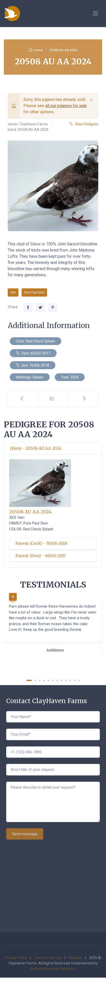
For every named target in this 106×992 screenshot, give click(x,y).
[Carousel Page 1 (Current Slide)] (29, 680)
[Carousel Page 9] (66, 680)
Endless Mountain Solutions (52, 969)
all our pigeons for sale (66, 105)
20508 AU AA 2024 (30, 512)
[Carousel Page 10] (70, 680)
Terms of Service (48, 958)
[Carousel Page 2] (35, 680)
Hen (13, 292)
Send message (24, 834)
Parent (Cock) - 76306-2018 (41, 543)
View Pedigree (86, 124)
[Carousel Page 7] (57, 680)
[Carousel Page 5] (48, 680)
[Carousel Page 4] (44, 680)
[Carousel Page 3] (39, 680)
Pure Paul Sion (34, 292)
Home (38, 50)
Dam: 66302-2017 (35, 353)
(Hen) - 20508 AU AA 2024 (35, 448)
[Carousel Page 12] (79, 680)
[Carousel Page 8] (61, 680)
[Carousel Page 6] (53, 680)
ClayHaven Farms (34, 124)
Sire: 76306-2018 (35, 365)
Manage (75, 958)
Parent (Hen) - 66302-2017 (40, 555)
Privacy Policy (16, 958)
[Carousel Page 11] (74, 680)
